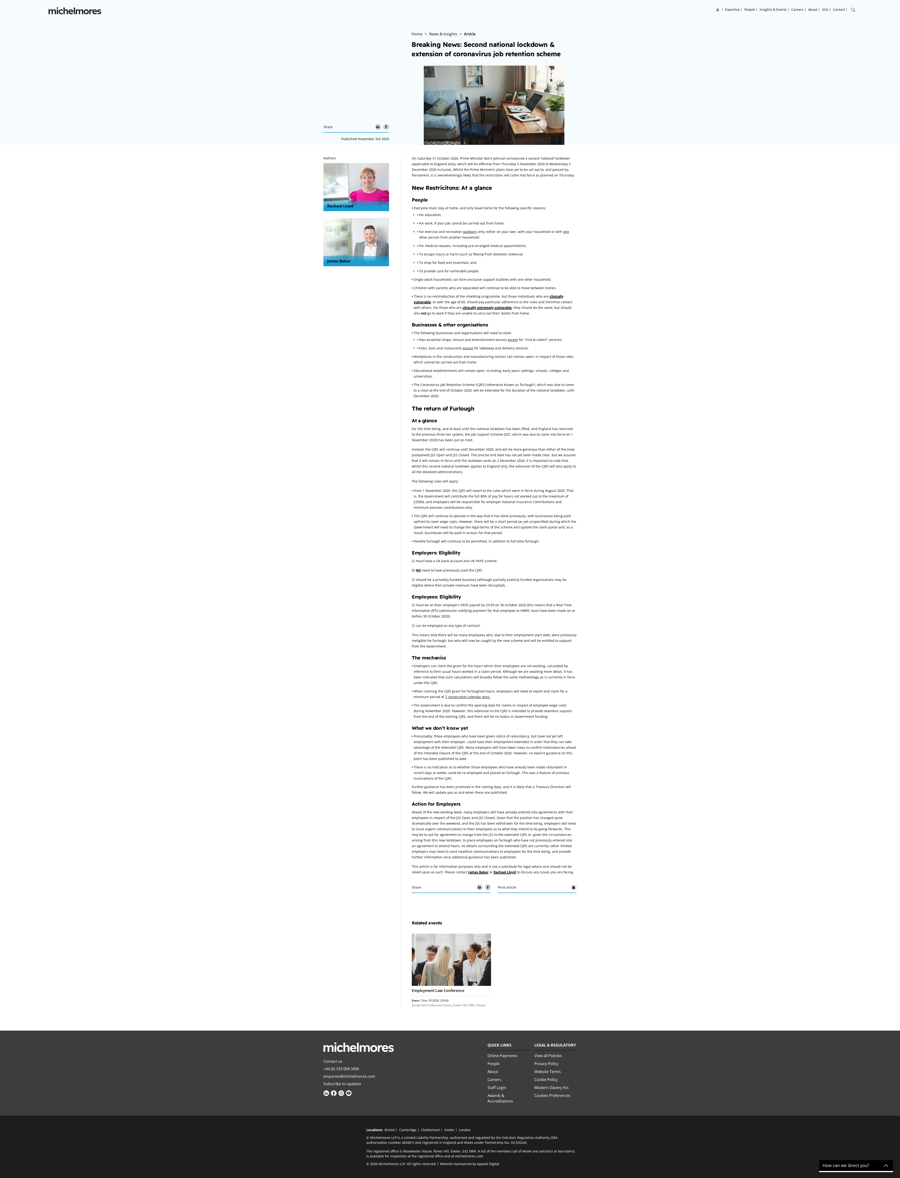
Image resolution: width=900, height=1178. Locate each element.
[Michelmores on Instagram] (341, 1093)
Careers (797, 9)
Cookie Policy (546, 1079)
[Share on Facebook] (386, 127)
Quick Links (499, 1045)
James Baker (338, 261)
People (749, 9)
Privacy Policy (546, 1063)
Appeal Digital (488, 1164)
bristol (390, 1130)
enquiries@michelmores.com (349, 1076)
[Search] (853, 10)
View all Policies (548, 1055)
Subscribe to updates (342, 1083)
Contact (839, 9)
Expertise (732, 9)
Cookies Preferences (552, 1095)
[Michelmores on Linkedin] (326, 1093)
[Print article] (574, 887)
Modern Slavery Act (551, 1087)
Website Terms (547, 1071)
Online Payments (503, 1055)
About (813, 9)
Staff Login (497, 1087)
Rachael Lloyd (340, 206)
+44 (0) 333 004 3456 (341, 1068)
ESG (825, 9)
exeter (449, 1130)
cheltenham (430, 1130)
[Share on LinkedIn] (378, 127)
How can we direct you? (846, 1165)
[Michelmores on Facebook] (334, 1093)
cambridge (407, 1130)
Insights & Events (773, 9)
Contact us (332, 1061)
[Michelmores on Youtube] (349, 1093)
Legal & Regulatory (555, 1045)
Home (717, 9)
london (465, 1130)
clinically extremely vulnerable (487, 307)
